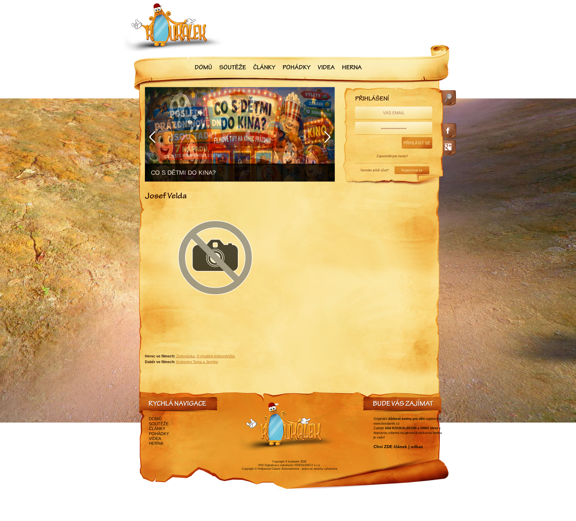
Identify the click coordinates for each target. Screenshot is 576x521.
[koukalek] (174, 27)
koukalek (293, 461)
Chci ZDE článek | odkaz (398, 446)
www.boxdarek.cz (387, 423)
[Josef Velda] (215, 310)
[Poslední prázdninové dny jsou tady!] (240, 134)
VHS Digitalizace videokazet (275, 465)
